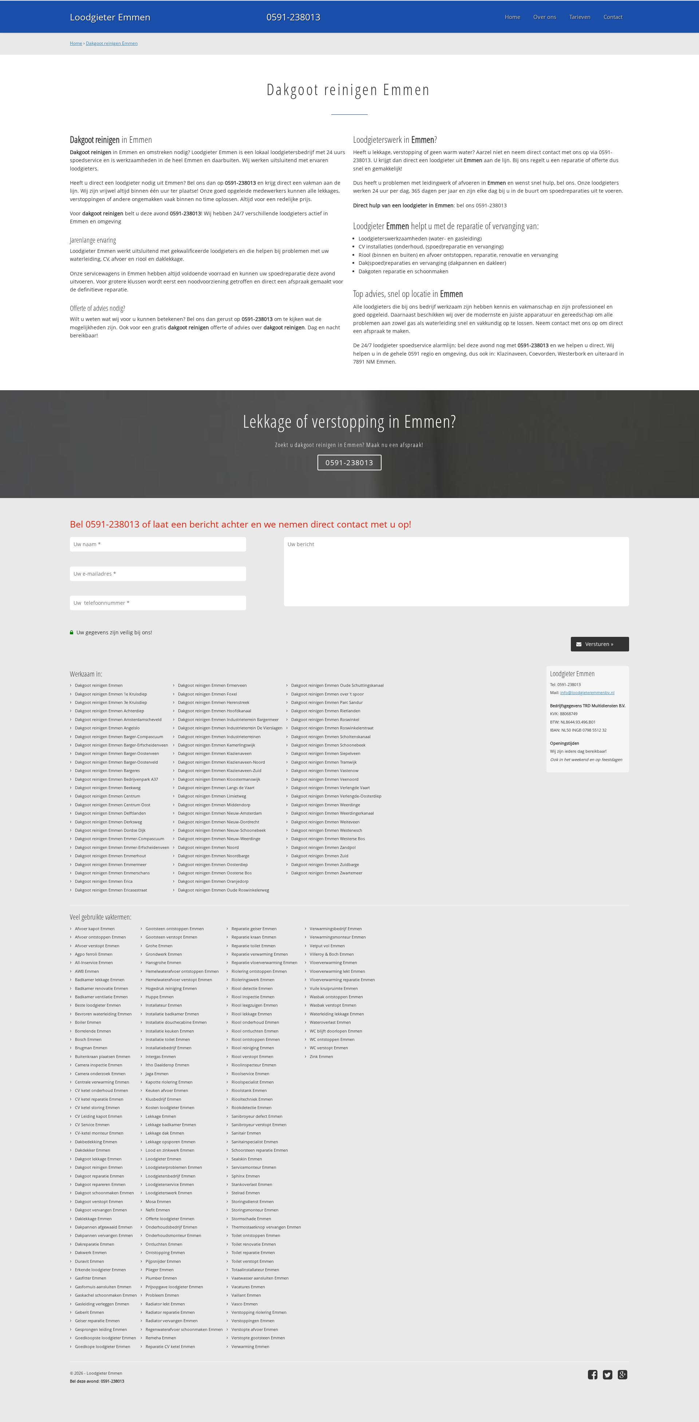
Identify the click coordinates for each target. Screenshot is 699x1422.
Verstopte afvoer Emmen (255, 1329)
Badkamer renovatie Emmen (101, 988)
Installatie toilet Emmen (168, 1039)
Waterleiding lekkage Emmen (337, 1013)
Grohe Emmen (159, 945)
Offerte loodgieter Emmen (170, 1218)
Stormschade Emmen (251, 1218)
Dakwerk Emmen (91, 1252)
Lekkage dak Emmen (165, 1133)
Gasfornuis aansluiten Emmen (103, 1286)
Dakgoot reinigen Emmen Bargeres (107, 770)
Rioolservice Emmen (250, 1073)
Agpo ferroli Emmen (93, 954)
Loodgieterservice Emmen (170, 1184)
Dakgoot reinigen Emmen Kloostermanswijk (219, 779)
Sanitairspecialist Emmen (255, 1141)
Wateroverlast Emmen (330, 1022)
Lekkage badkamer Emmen (171, 1124)
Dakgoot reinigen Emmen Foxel (207, 694)
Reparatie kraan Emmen (254, 937)
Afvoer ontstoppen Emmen (100, 937)
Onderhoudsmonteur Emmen (173, 1235)
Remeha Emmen (161, 1337)
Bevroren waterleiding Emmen (103, 1013)
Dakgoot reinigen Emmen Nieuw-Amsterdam (220, 813)
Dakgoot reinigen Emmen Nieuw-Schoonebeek (222, 830)
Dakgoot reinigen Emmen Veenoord (325, 779)
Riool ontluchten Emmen (255, 1031)
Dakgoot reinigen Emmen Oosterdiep (213, 864)
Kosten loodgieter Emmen (170, 1107)
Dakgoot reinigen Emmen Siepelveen (325, 753)
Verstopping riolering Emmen (259, 1312)
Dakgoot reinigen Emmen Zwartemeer (326, 872)
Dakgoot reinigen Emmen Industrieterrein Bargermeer (228, 719)
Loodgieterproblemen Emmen (174, 1167)
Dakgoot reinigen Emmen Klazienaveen (215, 753)
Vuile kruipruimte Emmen (334, 988)
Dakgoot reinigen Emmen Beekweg (108, 787)
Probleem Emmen (162, 1295)
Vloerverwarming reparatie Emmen (342, 979)
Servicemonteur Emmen (254, 1167)
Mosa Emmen (158, 1201)
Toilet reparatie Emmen (253, 1252)
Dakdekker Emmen (92, 1150)
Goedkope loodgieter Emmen (102, 1346)
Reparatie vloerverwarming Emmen (264, 962)
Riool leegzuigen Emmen (255, 1005)
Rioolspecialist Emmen (253, 1082)
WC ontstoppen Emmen (332, 1039)
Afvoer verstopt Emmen (97, 945)
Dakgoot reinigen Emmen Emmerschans (112, 872)
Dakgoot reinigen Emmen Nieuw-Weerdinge (219, 838)
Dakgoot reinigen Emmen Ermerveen (212, 685)
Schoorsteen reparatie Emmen (260, 1150)
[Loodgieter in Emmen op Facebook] (593, 1374)
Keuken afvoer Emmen (167, 1090)
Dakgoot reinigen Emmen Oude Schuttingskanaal (337, 685)
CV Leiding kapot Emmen (98, 1116)
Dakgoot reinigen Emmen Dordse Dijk (110, 830)
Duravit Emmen (89, 1261)
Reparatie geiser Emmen (254, 928)
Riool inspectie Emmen (253, 996)
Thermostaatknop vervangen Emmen (266, 1227)
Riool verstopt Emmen (252, 1056)
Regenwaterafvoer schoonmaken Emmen (184, 1329)
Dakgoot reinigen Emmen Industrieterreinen (219, 736)
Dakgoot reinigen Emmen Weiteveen (325, 821)
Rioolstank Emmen (249, 1090)
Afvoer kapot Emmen (95, 928)
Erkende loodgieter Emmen (100, 1269)
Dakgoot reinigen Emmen (112, 43)
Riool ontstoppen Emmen (256, 1039)
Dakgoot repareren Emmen (100, 1184)
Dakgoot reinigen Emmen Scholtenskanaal (331, 736)
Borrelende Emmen (93, 1031)
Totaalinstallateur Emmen (255, 1269)
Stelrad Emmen (246, 1192)
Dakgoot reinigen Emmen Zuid (319, 855)
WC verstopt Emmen (329, 1047)
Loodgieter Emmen (110, 17)
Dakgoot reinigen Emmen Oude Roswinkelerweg (223, 890)
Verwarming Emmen (250, 1346)
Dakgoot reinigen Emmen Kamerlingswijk (216, 745)
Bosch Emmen (88, 1039)
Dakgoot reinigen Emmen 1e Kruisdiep (111, 694)
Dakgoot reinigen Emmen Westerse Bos (328, 838)
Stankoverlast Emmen (252, 1184)
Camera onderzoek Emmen (100, 1073)
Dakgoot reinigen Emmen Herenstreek (213, 702)
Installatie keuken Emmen (170, 1031)
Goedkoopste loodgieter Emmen (105, 1337)
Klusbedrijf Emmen (163, 1099)
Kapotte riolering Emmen (169, 1082)
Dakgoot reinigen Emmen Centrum (107, 796)
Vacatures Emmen (248, 1286)
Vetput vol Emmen (327, 945)
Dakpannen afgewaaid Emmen (104, 1227)
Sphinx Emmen (246, 1176)
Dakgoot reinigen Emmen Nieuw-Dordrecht (218, 821)
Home (76, 43)
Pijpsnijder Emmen (163, 1261)
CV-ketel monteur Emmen (99, 1133)
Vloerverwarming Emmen (333, 962)
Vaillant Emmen (246, 1295)
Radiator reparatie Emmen (170, 1312)
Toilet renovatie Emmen (254, 1244)
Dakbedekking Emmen (96, 1141)
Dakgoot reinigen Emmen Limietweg (212, 796)
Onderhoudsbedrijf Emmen (171, 1227)
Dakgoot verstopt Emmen (99, 1201)
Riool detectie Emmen (252, 988)
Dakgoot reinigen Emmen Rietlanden (325, 710)
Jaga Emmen (157, 1073)
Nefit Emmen (158, 1210)
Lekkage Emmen (161, 1116)
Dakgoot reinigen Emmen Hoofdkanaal (214, 710)
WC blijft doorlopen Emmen (336, 1031)
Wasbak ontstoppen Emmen (336, 996)
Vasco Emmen (245, 1304)
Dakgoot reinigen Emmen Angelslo (107, 727)
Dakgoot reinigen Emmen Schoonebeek (328, 745)
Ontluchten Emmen (164, 1244)
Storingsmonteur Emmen (255, 1210)
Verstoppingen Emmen (253, 1320)
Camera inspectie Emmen (98, 1065)
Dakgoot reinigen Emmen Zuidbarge (325, 864)
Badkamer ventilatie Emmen (101, 996)
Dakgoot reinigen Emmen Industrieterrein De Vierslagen (230, 727)
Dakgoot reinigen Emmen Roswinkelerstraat (332, 727)
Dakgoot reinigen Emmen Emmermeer (110, 864)
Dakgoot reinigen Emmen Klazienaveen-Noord (221, 762)
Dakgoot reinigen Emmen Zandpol (323, 847)
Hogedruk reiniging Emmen (171, 988)
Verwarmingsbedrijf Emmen (336, 928)
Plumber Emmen (161, 1278)
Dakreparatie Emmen (94, 1244)
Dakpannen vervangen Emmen (104, 1235)
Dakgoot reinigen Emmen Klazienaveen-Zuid (219, 770)
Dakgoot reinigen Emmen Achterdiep (109, 710)
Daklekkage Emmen (93, 1218)
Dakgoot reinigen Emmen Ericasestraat (111, 890)
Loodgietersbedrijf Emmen (171, 1176)
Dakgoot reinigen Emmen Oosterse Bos (215, 872)
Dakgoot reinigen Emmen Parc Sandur (327, 702)
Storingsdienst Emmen (253, 1201)
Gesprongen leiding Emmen (101, 1329)
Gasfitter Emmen (90, 1278)
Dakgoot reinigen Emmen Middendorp (214, 804)
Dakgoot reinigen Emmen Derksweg (108, 821)
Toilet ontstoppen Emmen (256, 1235)
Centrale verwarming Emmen (102, 1082)
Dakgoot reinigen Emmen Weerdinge (325, 804)
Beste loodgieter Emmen (98, 1005)
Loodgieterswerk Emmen (169, 1192)
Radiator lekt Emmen (165, 1304)
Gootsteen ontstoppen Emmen (175, 928)
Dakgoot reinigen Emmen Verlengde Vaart (330, 787)
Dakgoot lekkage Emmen (98, 1159)
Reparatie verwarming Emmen (260, 954)
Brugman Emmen (91, 1047)
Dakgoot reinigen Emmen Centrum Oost (112, 804)
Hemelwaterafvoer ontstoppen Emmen (182, 971)
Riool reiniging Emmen (253, 1047)
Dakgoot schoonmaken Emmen (104, 1192)
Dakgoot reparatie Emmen (99, 1176)
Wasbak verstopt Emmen (333, 1005)
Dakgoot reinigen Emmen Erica (104, 881)
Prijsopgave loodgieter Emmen (174, 1286)
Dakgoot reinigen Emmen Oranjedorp (213, 881)
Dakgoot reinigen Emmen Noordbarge (213, 855)
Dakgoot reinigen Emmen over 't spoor (327, 694)
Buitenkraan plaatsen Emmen (102, 1056)
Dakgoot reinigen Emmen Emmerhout (110, 855)
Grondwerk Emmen (164, 954)
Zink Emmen (321, 1056)
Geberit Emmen (89, 1312)
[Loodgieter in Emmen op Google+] (623, 1374)
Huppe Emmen (160, 996)
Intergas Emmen (161, 1056)
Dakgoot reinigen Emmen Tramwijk (324, 762)
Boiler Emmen (88, 1022)
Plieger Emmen (160, 1269)
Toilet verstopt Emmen (253, 1261)
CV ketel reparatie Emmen (99, 1099)
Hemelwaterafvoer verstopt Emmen (179, 979)
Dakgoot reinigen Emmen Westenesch (326, 830)
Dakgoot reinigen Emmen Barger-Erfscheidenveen (121, 745)
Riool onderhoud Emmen (255, 1022)
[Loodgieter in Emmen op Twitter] (608, 1374)
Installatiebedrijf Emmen (168, 1047)
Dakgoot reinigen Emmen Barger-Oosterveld (116, 762)
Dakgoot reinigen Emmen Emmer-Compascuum (119, 838)
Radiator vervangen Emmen (172, 1320)
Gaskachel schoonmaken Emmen (106, 1295)
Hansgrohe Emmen (163, 962)
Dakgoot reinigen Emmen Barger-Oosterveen (117, 753)
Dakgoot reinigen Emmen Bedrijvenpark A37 (116, 779)
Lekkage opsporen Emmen (171, 1141)
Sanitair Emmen (246, 1133)
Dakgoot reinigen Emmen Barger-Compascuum (119, 736)
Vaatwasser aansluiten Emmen (260, 1278)
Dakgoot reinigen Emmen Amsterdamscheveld (118, 719)
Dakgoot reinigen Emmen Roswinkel (325, 719)
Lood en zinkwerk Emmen (170, 1150)
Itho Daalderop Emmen (167, 1065)
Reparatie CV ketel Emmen (170, 1346)
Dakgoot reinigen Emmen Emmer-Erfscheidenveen (122, 847)
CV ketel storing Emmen (97, 1107)
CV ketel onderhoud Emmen (101, 1090)
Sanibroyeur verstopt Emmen (259, 1124)
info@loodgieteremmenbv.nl (587, 692)
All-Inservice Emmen (94, 962)
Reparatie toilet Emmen (254, 945)
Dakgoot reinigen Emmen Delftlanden (110, 813)
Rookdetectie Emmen (252, 1107)
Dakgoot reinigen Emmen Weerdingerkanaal (332, 813)
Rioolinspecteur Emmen (254, 1065)
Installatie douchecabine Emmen (176, 1022)
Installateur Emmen (164, 1005)
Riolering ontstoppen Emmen (259, 971)
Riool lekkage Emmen (252, 1013)
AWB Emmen (87, 971)
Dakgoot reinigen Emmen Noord (208, 847)
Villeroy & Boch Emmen (332, 954)
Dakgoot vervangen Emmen (101, 1210)
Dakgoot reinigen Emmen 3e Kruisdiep (111, 702)
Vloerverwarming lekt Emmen (337, 971)
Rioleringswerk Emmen (253, 979)
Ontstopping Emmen (165, 1252)
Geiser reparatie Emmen (97, 1320)
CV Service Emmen (92, 1124)
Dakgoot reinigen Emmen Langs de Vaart (216, 787)
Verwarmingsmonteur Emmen (338, 937)
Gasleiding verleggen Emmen (102, 1304)
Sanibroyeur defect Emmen (257, 1116)
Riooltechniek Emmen (252, 1099)
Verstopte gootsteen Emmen (258, 1337)
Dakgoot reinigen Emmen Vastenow (325, 770)
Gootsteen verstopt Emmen (171, 937)
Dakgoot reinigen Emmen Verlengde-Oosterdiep (336, 796)
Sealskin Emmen (247, 1159)
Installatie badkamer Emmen (172, 1013)
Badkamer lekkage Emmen (100, 979)
